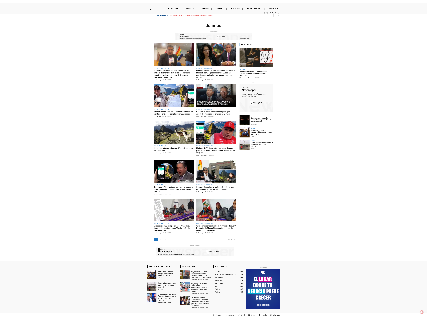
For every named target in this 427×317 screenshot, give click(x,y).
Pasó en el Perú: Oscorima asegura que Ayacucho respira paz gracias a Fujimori (213, 113)
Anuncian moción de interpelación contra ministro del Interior (261, 132)
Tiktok (243, 315)
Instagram (232, 315)
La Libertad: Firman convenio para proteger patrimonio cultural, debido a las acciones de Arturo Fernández (201, 301)
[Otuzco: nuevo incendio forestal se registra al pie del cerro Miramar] (245, 120)
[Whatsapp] (278, 12)
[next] (278, 15)
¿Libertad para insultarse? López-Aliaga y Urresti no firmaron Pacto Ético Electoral (167, 297)
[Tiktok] (270, 12)
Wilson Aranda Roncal (246, 78)
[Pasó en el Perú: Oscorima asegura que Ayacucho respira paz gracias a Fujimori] (216, 95)
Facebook (219, 315)
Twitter (253, 315)
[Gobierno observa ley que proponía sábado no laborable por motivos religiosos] (256, 57)
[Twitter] (272, 12)
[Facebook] (264, 12)
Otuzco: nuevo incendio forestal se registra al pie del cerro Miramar (261, 120)
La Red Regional (159, 80)
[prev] (274, 15)
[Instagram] (267, 12)
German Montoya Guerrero (199, 279)
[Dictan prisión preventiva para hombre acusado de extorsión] (245, 145)
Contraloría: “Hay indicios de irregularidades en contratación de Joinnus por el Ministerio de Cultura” (174, 189)
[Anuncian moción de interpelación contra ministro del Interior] (245, 132)
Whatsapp (276, 315)
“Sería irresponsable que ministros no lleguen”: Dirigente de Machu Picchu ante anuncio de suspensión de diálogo (216, 228)
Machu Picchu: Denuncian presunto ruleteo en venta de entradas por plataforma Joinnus (173, 113)
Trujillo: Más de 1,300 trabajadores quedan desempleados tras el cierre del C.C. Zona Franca (201, 274)
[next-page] (165, 239)
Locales (253, 115)
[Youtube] (275, 12)
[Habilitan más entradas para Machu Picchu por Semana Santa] (174, 132)
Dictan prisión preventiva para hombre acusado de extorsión (191, 15)
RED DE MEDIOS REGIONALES (162, 68)
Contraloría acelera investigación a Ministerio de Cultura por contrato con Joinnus (215, 188)
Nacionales (243, 69)
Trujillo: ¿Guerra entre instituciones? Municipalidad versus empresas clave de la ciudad (199, 287)
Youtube (264, 315)
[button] (150, 9)
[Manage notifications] (422, 312)
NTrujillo (160, 278)
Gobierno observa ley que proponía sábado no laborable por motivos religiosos (253, 73)
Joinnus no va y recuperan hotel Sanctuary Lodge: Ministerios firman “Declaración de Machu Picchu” (172, 228)
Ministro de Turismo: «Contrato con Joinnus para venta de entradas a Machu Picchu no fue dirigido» (215, 150)
